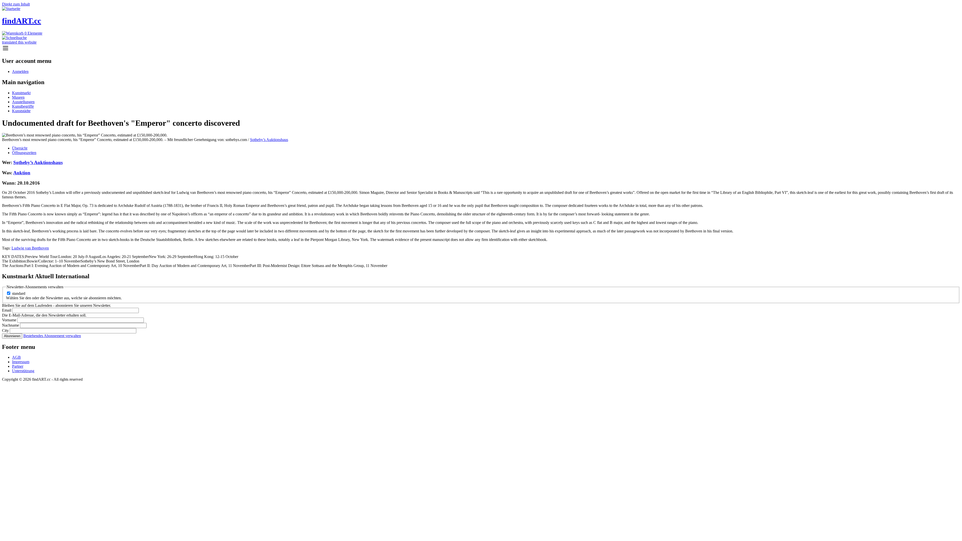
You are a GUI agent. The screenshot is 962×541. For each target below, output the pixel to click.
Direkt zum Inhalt (16, 4)
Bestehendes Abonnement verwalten (52, 336)
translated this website (19, 42)
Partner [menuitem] (17, 366)
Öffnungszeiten (24, 153)
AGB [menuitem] (16, 357)
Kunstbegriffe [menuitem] (23, 106)
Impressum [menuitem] (20, 362)
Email (6, 310)
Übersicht (19, 148)
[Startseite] (11, 9)
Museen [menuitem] (18, 97)
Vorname (9, 320)
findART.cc (21, 20)
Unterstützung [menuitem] (23, 371)
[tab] (486, 148)
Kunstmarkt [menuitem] (21, 93)
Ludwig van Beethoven (30, 248)
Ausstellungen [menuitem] (23, 102)
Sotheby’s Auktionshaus (269, 140)
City (5, 330)
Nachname (10, 325)
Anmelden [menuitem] (20, 71)
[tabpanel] (481, 205)
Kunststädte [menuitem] (21, 111)
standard (18, 293)
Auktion (21, 172)
